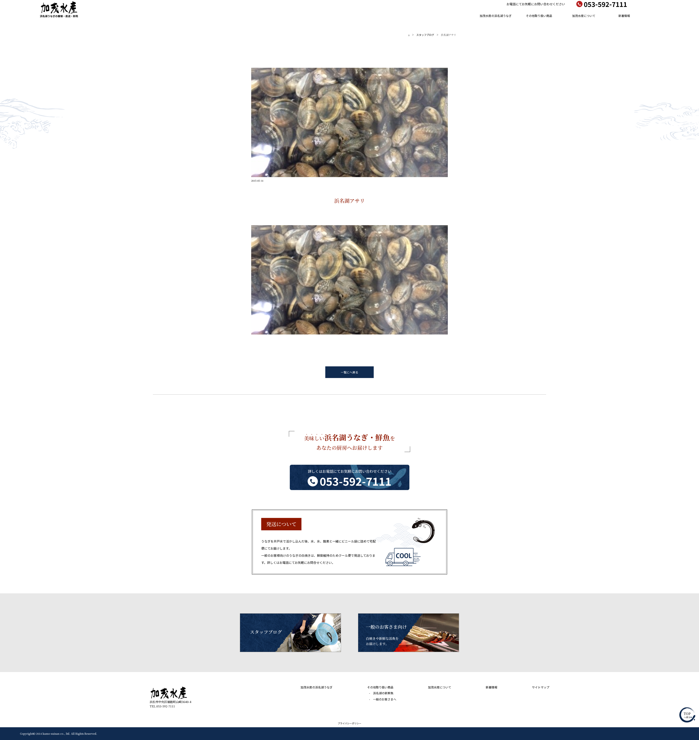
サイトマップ (540, 687)
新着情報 (624, 15)
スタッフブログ (425, 35)
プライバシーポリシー (349, 723)
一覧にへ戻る (349, 372)
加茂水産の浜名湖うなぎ (496, 15)
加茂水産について (583, 15)
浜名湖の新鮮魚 (383, 693)
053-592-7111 (355, 481)
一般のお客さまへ (384, 699)
